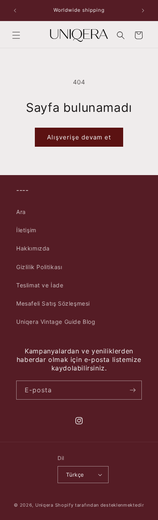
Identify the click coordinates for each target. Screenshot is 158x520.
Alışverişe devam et (79, 137)
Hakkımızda (33, 248)
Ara (21, 211)
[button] (16, 35)
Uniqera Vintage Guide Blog (56, 321)
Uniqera (44, 505)
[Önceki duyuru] (15, 10)
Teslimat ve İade (40, 285)
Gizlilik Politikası (39, 266)
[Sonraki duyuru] (143, 10)
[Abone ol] (132, 390)
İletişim (26, 230)
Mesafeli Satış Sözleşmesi (53, 303)
